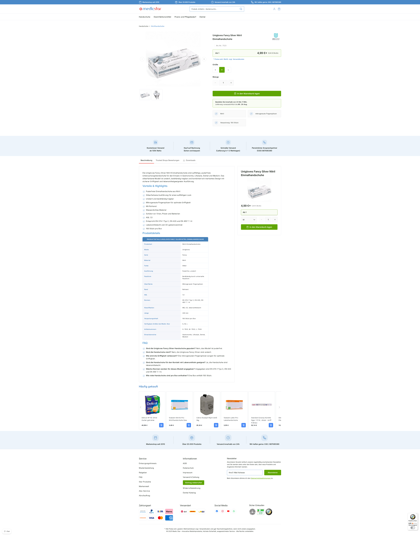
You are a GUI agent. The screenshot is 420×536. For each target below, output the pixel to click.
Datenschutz (188, 468)
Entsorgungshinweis (148, 463)
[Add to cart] (161, 425)
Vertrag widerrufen (193, 483)
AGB (185, 463)
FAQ (140, 477)
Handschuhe (143, 26)
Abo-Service (144, 491)
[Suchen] (241, 9)
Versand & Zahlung (191, 477)
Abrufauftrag (144, 495)
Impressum (187, 472)
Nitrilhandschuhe (157, 26)
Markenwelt (144, 486)
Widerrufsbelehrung (191, 488)
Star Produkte (145, 482)
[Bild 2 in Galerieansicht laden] (156, 94)
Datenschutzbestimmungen (261, 478)
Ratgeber (143, 472)
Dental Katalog (189, 493)
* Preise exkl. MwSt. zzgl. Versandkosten (228, 59)
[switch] (413, 527)
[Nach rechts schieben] (204, 59)
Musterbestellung (146, 468)
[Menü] (416, 514)
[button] (279, 9)
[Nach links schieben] (142, 59)
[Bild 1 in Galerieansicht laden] (144, 94)
